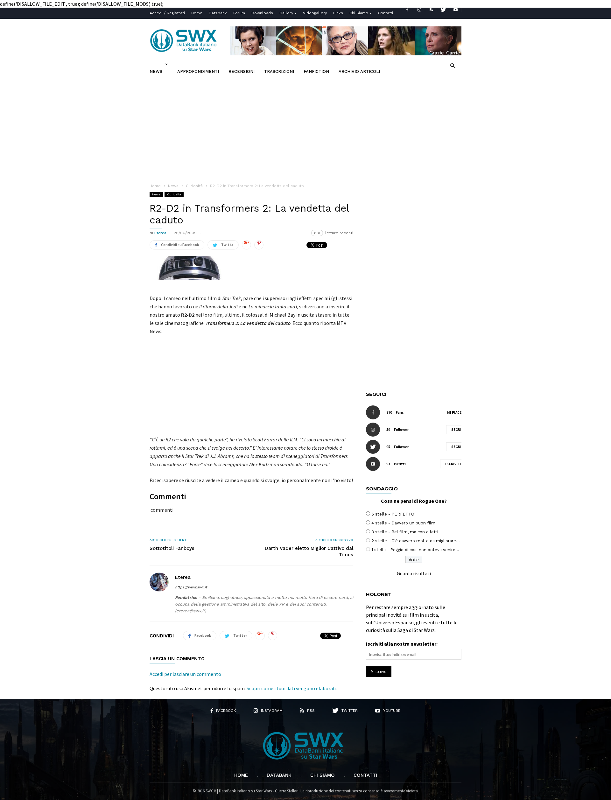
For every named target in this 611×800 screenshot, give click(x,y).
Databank (218, 13)
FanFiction (316, 71)
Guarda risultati (414, 573)
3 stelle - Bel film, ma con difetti (404, 532)
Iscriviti (453, 464)
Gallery (286, 13)
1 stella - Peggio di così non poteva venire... (415, 549)
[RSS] (431, 10)
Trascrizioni (279, 71)
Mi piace (454, 412)
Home (196, 13)
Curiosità (174, 194)
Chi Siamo (358, 13)
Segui (456, 429)
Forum (239, 13)
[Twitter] (443, 10)
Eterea (160, 233)
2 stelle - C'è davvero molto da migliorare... (415, 540)
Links (338, 13)
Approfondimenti (198, 71)
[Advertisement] (305, 127)
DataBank (279, 775)
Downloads (262, 13)
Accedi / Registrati (167, 13)
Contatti (385, 13)
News (156, 71)
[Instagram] (419, 10)
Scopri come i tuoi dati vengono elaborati (291, 688)
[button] (452, 65)
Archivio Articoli (359, 71)
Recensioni (241, 71)
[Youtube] (455, 10)
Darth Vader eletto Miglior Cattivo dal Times (309, 551)
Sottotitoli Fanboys (172, 548)
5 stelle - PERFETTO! (393, 514)
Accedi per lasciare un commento (185, 674)
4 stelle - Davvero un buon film (403, 523)
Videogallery (315, 13)
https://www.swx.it (191, 587)
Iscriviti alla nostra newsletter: (402, 644)
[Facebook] (407, 10)
